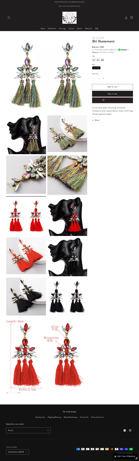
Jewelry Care (40, 417)
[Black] (102, 59)
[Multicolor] (94, 59)
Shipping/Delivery (54, 417)
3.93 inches (96, 67)
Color (93, 56)
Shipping (95, 52)
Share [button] (97, 120)
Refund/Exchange (70, 417)
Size (93, 64)
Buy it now (112, 94)
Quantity (95, 74)
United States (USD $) (16, 452)
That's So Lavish (128, 453)
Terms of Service (97, 417)
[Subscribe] (47, 430)
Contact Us (84, 417)
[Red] (98, 59)
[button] (9, 17)
